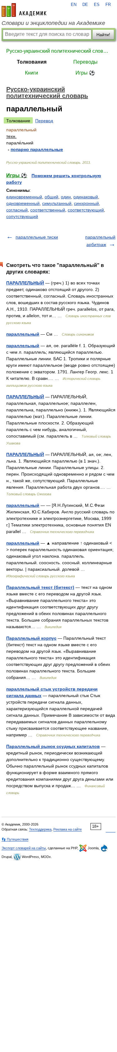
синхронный (86, 203)
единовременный (24, 196)
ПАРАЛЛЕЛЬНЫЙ (25, 282)
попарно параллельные (37, 149)
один (66, 196)
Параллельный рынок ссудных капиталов (53, 746)
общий (51, 196)
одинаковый (85, 196)
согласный (17, 209)
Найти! (103, 34)
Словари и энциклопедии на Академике (53, 23)
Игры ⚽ (85, 72)
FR (108, 4)
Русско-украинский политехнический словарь (58, 51)
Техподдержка (40, 829)
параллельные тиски (37, 237)
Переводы (85, 62)
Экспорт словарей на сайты (24, 848)
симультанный (56, 203)
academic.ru (24, 10)
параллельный (22, 334)
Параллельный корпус (31, 638)
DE (85, 4)
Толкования (31, 62)
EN (73, 4)
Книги (31, 72)
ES (97, 4)
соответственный (47, 209)
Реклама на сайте (67, 829)
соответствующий (86, 209)
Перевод (44, 120)
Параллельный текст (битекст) (40, 587)
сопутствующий (22, 216)
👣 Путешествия (15, 839)
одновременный (23, 203)
